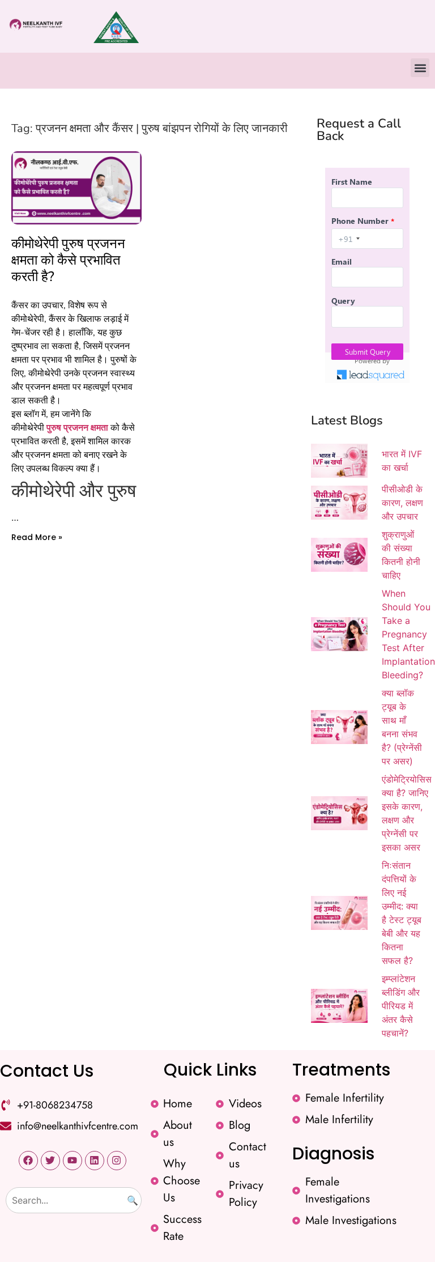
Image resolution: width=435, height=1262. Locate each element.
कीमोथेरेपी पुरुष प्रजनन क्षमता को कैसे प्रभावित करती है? (68, 260)
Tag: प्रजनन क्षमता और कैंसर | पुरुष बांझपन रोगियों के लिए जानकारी (149, 128)
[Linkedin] (94, 1160)
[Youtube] (72, 1160)
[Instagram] (116, 1160)
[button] (420, 67)
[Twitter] (50, 1160)
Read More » (36, 537)
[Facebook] (28, 1160)
